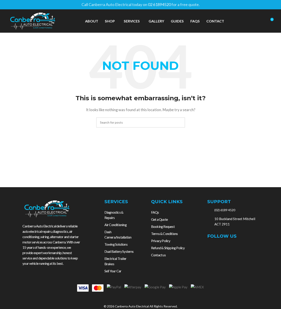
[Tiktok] (229, 247)
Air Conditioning (115, 225)
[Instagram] (219, 247)
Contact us (158, 255)
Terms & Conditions (164, 233)
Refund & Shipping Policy (168, 248)
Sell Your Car (113, 271)
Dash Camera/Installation (118, 234)
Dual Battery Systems (119, 251)
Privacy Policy (160, 241)
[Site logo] (32, 20)
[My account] (254, 21)
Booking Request (163, 226)
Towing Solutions (116, 244)
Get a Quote (159, 219)
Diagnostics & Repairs (114, 215)
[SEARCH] (180, 122)
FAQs (155, 212)
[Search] (262, 21)
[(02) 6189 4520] (209, 210)
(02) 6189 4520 (224, 210)
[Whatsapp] (239, 247)
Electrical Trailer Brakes (115, 261)
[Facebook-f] (209, 247)
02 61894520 (159, 4)
